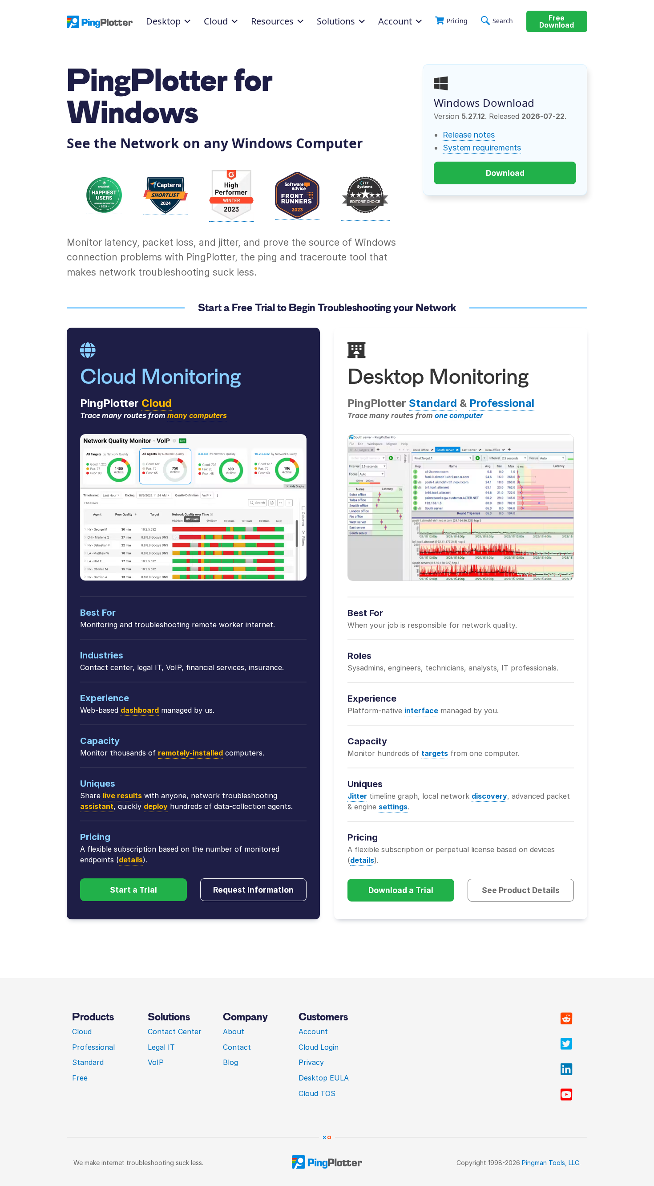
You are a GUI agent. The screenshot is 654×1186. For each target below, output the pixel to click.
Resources (272, 21)
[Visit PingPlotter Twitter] (566, 1044)
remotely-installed (190, 752)
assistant (96, 806)
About (233, 1031)
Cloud (156, 403)
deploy (156, 806)
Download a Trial (400, 890)
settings (393, 806)
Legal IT (161, 1047)
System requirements (482, 147)
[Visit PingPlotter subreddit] (566, 1018)
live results (122, 795)
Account (395, 21)
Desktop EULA (324, 1077)
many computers (197, 415)
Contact (237, 1047)
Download (505, 173)
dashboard (140, 710)
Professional (501, 403)
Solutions (336, 21)
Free (80, 1077)
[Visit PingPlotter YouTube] (566, 1094)
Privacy (311, 1062)
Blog (230, 1062)
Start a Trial (133, 889)
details (131, 859)
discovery (489, 796)
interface (421, 710)
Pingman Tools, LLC (550, 1162)
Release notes (469, 134)
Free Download (556, 21)
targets (434, 753)
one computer (459, 415)
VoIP (156, 1062)
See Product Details (521, 890)
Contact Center (175, 1031)
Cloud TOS (317, 1093)
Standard (433, 403)
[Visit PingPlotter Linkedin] (566, 1069)
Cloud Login (319, 1047)
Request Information (253, 889)
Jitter (357, 796)
